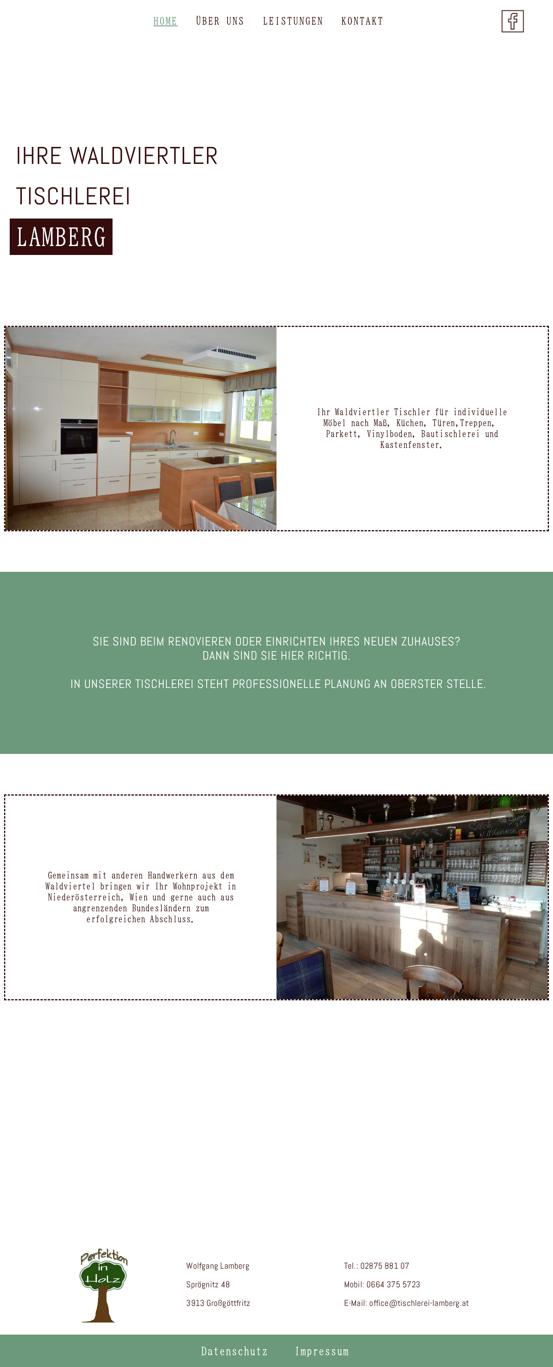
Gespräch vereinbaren (276, 1152)
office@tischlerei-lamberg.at (419, 1302)
